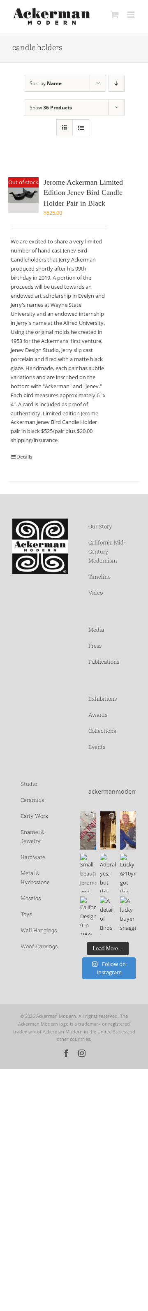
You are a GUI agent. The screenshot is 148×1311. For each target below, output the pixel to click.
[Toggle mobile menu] (131, 14)
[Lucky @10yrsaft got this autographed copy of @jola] (128, 873)
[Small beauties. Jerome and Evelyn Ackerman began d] (88, 873)
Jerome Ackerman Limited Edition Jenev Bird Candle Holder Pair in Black (83, 192)
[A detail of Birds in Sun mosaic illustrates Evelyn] (108, 915)
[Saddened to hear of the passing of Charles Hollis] (128, 830)
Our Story (100, 526)
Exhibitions (102, 698)
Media (96, 629)
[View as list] (81, 128)
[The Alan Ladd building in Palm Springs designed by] (108, 830)
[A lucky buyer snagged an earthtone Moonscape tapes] (128, 915)
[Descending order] (117, 83)
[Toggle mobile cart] (115, 14)
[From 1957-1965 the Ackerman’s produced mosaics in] (88, 830)
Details (24, 456)
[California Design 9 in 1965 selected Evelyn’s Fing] (88, 915)
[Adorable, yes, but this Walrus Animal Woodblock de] (108, 873)
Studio (29, 784)
